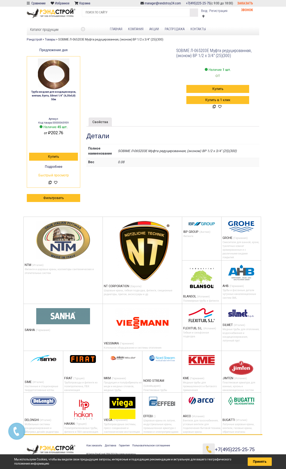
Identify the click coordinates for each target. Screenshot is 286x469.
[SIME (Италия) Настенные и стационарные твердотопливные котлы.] (43, 359)
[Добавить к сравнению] (50, 182)
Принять (260, 462)
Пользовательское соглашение (151, 445)
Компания (135, 29)
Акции (154, 29)
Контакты (198, 29)
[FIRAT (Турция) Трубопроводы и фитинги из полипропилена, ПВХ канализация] (83, 359)
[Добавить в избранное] (56, 182)
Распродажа (175, 29)
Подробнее (53, 167)
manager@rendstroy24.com (163, 3)
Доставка (110, 445)
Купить (53, 157)
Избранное (62, 3)
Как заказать (94, 445)
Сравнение (38, 3)
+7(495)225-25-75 (198, 3)
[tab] (100, 122)
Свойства (100, 122)
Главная (116, 29)
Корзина (85, 3)
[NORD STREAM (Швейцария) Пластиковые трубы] (162, 358)
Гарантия (124, 445)
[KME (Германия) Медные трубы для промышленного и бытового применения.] (201, 360)
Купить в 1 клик (217, 100)
